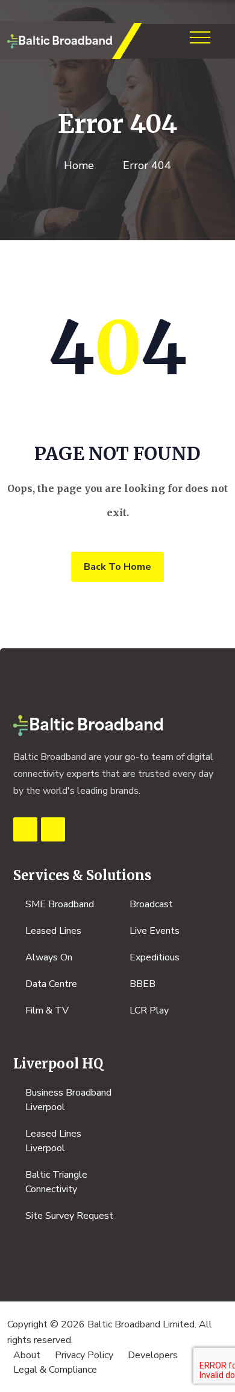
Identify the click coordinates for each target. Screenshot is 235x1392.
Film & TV (47, 1010)
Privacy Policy (84, 1355)
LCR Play (149, 1010)
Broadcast (151, 904)
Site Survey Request (69, 1215)
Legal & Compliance (55, 1369)
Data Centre (51, 984)
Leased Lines (53, 930)
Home (79, 165)
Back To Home (117, 566)
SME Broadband (59, 904)
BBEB (142, 984)
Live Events (155, 930)
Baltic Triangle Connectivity (56, 1182)
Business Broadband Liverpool (68, 1100)
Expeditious (155, 957)
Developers (153, 1355)
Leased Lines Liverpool (53, 1141)
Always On (48, 957)
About (26, 1355)
